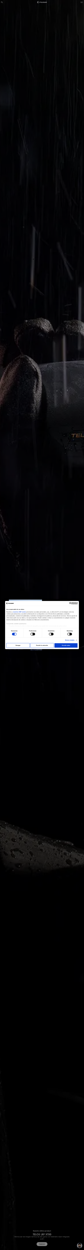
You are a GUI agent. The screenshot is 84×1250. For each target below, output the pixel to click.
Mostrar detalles (70, 640)
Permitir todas (66, 645)
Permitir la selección (42, 645)
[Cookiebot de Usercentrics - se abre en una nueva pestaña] (70, 603)
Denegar (18, 645)
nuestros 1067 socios (19, 612)
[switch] (32, 634)
